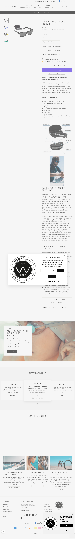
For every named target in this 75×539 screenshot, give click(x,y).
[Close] (72, 514)
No (66, 530)
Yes (66, 525)
